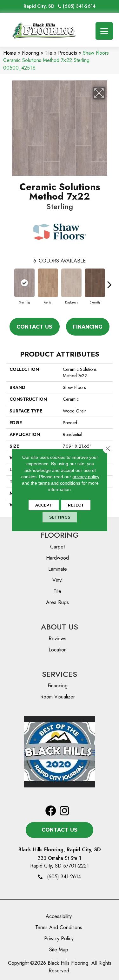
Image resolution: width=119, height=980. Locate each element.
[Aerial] (48, 283)
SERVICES (59, 674)
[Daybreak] (71, 283)
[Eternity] (95, 283)
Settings (59, 516)
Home (9, 53)
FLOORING (59, 535)
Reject (76, 504)
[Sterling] (24, 283)
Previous (9, 281)
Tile (48, 53)
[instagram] (64, 811)
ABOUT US (59, 626)
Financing (87, 327)
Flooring (30, 53)
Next (109, 281)
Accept (43, 504)
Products (67, 53)
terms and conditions (59, 483)
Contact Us (34, 327)
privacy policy (85, 476)
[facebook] (50, 811)
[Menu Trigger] (104, 31)
